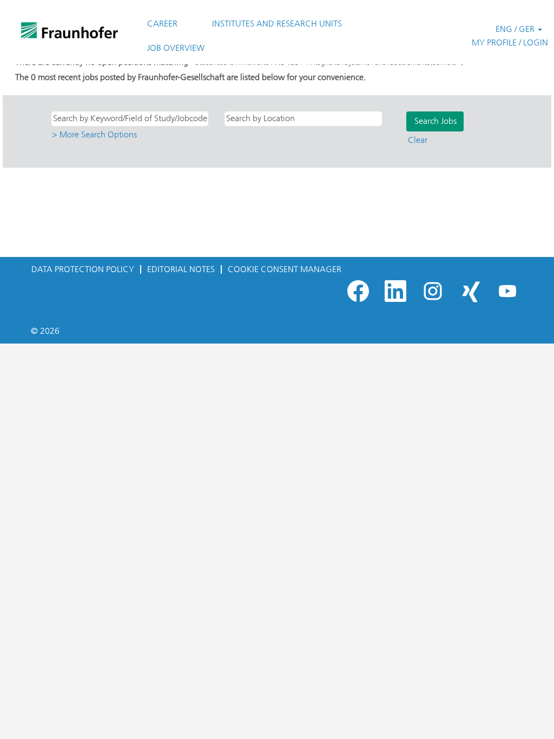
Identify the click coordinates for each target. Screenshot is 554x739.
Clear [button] (417, 140)
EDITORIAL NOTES (181, 269)
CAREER (162, 23)
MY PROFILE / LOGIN (510, 42)
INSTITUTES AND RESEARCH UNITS (277, 23)
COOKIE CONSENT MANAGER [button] (284, 269)
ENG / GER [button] (516, 29)
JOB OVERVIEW (176, 48)
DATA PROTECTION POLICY (82, 269)
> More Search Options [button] (94, 134)
